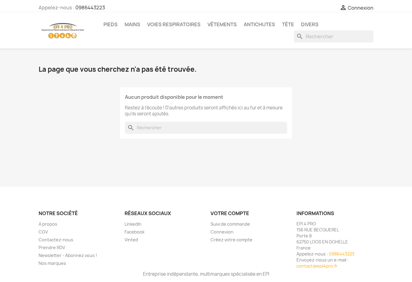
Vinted (131, 240)
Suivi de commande (230, 224)
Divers (310, 24)
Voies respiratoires (174, 24)
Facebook (134, 232)
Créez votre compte (231, 240)
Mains (132, 24)
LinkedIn (133, 224)
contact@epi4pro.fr (317, 266)
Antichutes (259, 24)
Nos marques (52, 263)
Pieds (110, 24)
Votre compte (230, 213)
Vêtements (222, 24)
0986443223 (90, 7)
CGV (43, 232)
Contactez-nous (56, 240)
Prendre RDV (52, 247)
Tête (288, 24)
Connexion (222, 232)
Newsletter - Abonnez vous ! (68, 255)
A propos (48, 224)
